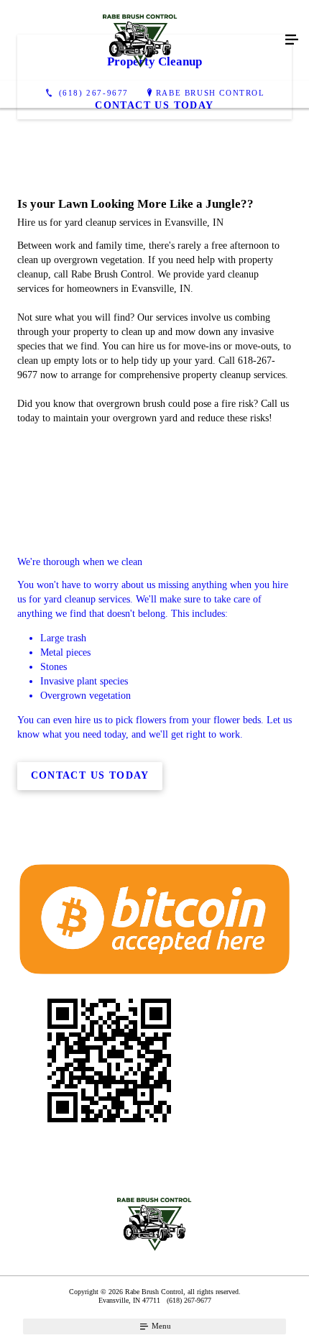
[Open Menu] (292, 40)
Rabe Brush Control (210, 92)
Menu (160, 1325)
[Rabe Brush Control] (140, 40)
